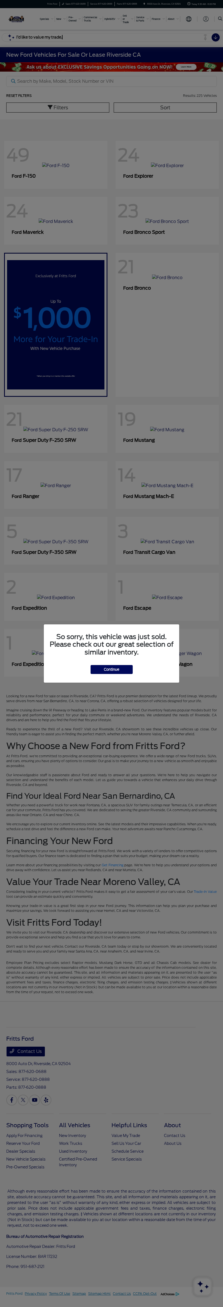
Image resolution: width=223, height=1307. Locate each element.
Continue (111, 669)
